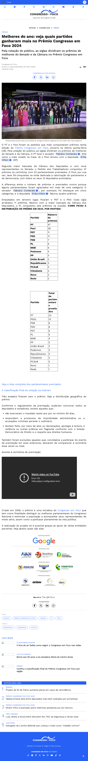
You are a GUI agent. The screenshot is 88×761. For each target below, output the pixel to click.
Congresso (22, 627)
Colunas (38, 746)
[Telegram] (15, 7)
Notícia (34, 627)
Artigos (46, 746)
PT (51, 618)
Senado (6, 618)
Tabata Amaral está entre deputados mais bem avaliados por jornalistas (42, 699)
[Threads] (83, 7)
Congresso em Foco (68, 510)
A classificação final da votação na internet (26, 390)
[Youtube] (63, 7)
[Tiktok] (73, 7)
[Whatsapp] (5, 7)
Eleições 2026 (44, 28)
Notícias (32, 28)
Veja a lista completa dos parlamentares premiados (31, 384)
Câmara (43, 618)
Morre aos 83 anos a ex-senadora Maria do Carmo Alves (45, 657)
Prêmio (56, 28)
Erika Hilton (38, 193)
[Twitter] (34, 7)
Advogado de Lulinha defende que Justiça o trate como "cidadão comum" (43, 725)
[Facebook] (24, 7)
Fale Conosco (56, 746)
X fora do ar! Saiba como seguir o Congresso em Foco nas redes (49, 645)
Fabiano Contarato (66, 154)
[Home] (44, 12)
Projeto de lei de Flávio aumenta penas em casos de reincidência (38, 690)
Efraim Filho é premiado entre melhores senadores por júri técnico (39, 708)
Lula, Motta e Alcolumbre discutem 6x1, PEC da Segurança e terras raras (42, 716)
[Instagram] (53, 7)
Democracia (8, 627)
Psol (59, 618)
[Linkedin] (44, 7)
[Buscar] (84, 2)
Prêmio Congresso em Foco (31, 147)
